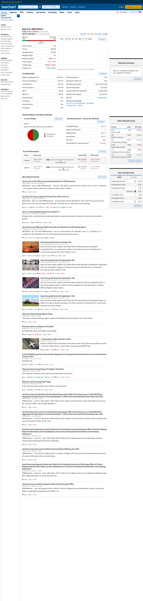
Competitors (5, 68)
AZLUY (26, 207)
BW (40, 274)
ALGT (25, 309)
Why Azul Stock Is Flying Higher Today (37, 314)
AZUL (25, 192)
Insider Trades (5, 75)
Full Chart (102, 39)
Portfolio (73, 7)
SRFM (25, 365)
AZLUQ (26, 223)
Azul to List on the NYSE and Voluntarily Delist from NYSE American (48, 181)
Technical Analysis (6, 44)
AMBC (26, 291)
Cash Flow (4, 99)
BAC (25, 335)
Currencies (40, 12)
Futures (30, 12)
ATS (25, 256)
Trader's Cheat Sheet (7, 46)
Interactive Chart (6, 27)
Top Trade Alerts (6, 41)
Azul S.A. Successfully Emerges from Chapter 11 (41, 212)
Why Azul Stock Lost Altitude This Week (38, 326)
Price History (5, 51)
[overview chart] (83, 54)
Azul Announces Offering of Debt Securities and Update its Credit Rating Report (54, 227)
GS (25, 377)
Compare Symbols (135, 161)
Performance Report (7, 20)
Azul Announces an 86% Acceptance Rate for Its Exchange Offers (48, 484)
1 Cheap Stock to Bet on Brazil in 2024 (55, 339)
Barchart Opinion (6, 36)
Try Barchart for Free (134, 7)
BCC (40, 256)
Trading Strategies (6, 39)
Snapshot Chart (6, 29)
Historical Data (5, 53)
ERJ (43, 350)
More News (102, 177)
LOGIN (121, 7)
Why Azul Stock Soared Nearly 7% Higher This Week (43, 369)
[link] (104, 34)
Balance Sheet (5, 96)
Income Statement (7, 94)
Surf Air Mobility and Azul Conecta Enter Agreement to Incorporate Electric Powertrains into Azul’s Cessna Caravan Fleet (64, 355)
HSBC (41, 377)
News (62, 12)
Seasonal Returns (6, 48)
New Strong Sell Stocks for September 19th (57, 278)
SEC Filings (4, 65)
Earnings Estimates (7, 82)
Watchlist (65, 7)
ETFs (22, 12)
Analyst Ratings (6, 84)
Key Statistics (5, 63)
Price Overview (6, 18)
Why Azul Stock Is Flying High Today (36, 382)
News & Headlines (6, 60)
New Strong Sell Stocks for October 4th (55, 242)
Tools (69, 12)
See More (103, 74)
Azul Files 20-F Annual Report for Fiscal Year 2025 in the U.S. (45, 196)
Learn (77, 12)
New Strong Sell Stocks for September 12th (57, 296)
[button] (141, 12)
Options (13, 12)
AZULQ (58, 207)
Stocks (4, 12)
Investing (52, 12)
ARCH (41, 291)
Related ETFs (5, 70)
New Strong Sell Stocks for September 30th (57, 260)
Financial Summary (7, 91)
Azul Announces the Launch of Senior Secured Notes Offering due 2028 (50, 449)
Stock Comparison (7, 72)
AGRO (41, 309)
